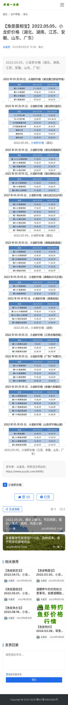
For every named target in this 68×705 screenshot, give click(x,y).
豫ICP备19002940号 (47, 699)
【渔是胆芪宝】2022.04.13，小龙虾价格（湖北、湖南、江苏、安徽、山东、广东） (17, 573)
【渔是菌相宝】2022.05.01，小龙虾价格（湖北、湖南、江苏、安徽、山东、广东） (17, 591)
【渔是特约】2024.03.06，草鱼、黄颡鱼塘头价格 (50, 629)
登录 (8, 674)
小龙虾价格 (37, 142)
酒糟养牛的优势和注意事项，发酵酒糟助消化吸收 (49, 591)
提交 (34, 679)
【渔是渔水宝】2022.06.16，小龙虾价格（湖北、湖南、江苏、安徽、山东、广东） (17, 610)
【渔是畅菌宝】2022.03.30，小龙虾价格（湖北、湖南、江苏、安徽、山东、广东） (50, 573)
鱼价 (40, 46)
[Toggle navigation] (62, 4)
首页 (5, 14)
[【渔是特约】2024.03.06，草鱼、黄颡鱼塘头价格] (50, 614)
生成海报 (14, 509)
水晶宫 (6, 46)
